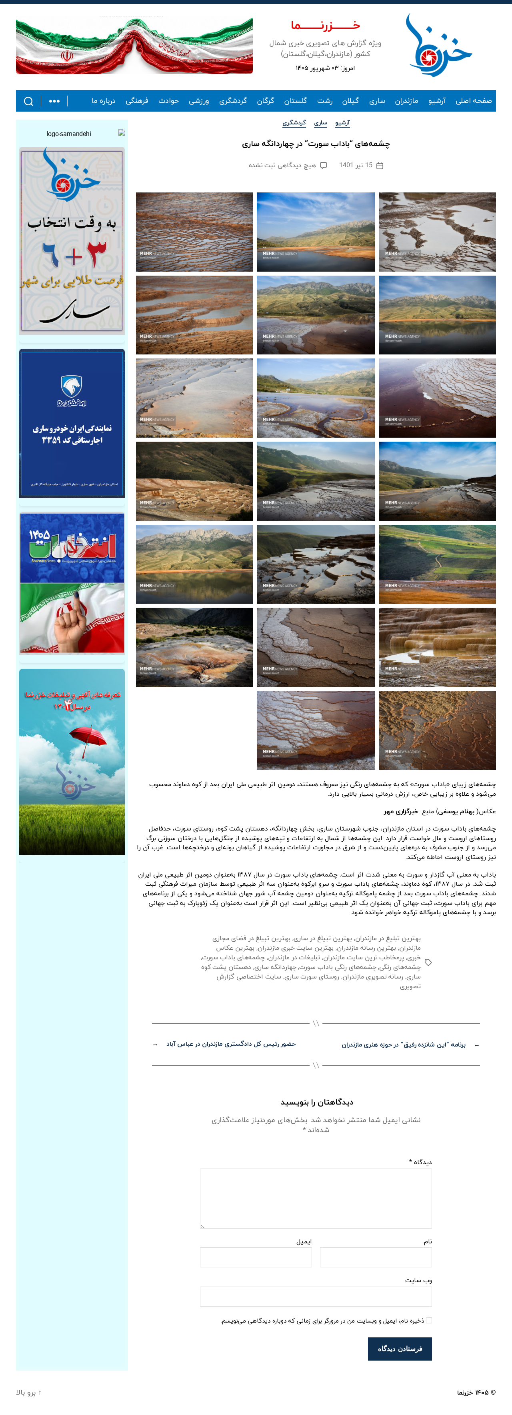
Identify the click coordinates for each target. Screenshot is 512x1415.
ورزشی (199, 101)
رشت (324, 101)
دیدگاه (420, 1163)
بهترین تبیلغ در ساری (323, 938)
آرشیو (437, 101)
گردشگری (233, 101)
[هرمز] (134, 45)
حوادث (168, 101)
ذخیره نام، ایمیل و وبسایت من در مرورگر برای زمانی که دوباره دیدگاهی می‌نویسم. (322, 1321)
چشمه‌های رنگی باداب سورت (337, 967)
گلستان (295, 101)
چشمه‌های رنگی (400, 967)
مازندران (406, 101)
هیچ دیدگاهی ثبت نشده (282, 165)
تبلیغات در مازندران (294, 957)
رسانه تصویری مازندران (372, 977)
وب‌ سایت (418, 1280)
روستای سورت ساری (311, 977)
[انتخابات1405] (72, 583)
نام (428, 1242)
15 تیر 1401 (355, 165)
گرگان (265, 101)
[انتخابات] (72, 241)
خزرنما (465, 1393)
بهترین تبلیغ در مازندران (388, 938)
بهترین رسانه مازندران (366, 948)
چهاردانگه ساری (275, 967)
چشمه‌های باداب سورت (233, 957)
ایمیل (304, 1242)
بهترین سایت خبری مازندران (296, 948)
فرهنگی (137, 101)
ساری (377, 101)
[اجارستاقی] (72, 423)
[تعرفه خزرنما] (72, 762)
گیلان (350, 101)
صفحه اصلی (474, 101)
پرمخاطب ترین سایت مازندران (363, 957)
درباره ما (103, 101)
